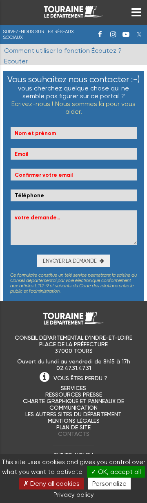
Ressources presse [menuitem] (73, 394)
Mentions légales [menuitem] (74, 420)
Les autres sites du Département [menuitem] (73, 414)
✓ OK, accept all (116, 472)
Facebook (100, 34)
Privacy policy (73, 494)
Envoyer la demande (70, 261)
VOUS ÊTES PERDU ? (80, 378)
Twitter (139, 34)
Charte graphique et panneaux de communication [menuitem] (73, 404)
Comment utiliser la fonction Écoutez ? (63, 50)
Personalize (109, 483)
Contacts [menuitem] (73, 434)
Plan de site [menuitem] (73, 427)
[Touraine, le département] (73, 15)
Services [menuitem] (73, 388)
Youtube (126, 34)
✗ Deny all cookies (51, 483)
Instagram (113, 34)
